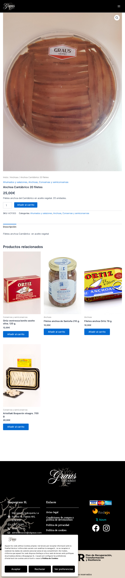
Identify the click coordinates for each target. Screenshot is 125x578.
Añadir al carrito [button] (15, 334)
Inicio (5, 177)
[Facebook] (96, 528)
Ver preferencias (63, 569)
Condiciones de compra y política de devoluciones (60, 518)
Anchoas (14, 177)
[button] (117, 17)
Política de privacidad (57, 525)
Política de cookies (56, 530)
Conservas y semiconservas (53, 182)
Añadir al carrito (25, 204)
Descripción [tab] (9, 226)
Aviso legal (52, 512)
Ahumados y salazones (15, 182)
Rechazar (40, 569)
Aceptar (15, 569)
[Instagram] (106, 528)
